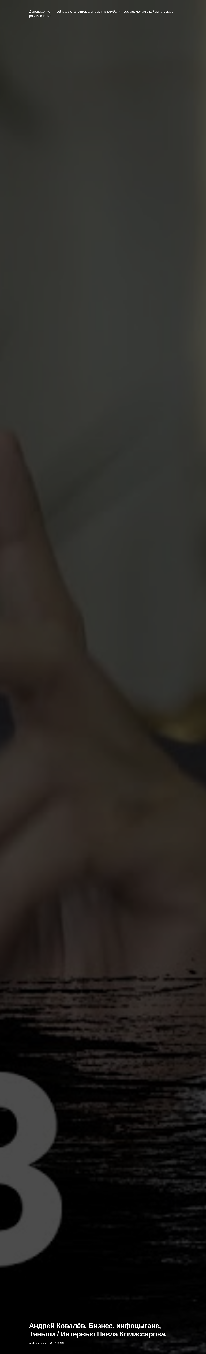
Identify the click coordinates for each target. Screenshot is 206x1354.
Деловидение (39, 11)
